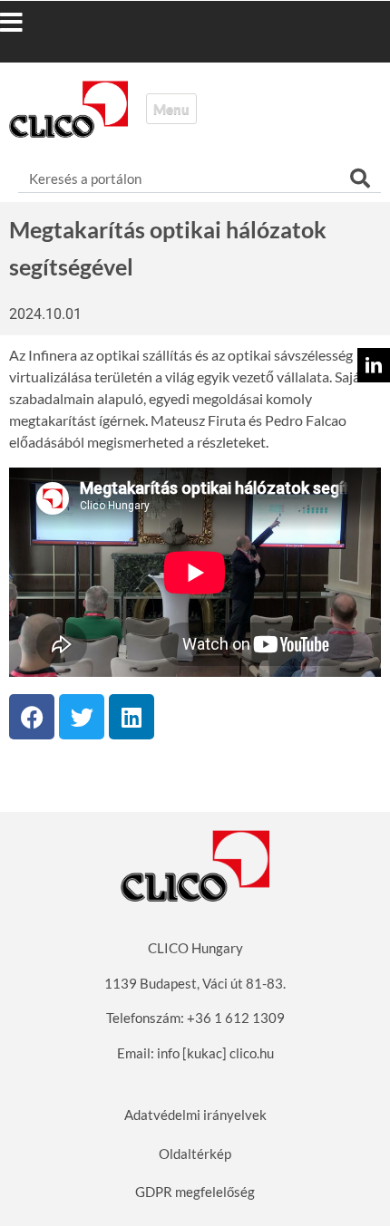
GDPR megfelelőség (195, 1191)
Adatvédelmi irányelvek (195, 1114)
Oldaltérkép (195, 1153)
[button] (29, 22)
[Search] (360, 178)
